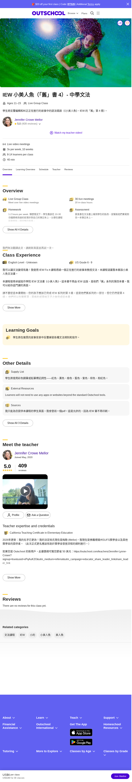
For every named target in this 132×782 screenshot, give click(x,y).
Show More (13, 307)
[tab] (7, 169)
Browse (71, 13)
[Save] (127, 23)
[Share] (120, 23)
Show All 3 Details (17, 423)
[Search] (92, 13)
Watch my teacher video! (68, 132)
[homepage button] (48, 13)
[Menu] (98, 13)
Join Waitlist (120, 776)
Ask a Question (40, 515)
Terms (90, 4)
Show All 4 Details (17, 229)
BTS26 (71, 4)
